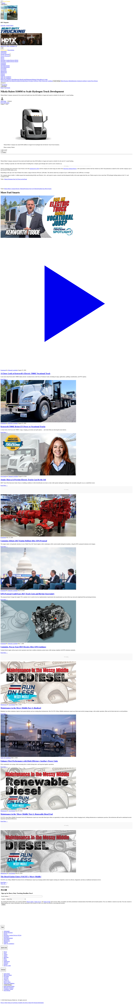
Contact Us (32, 81)
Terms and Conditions (47, 81)
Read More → (4, 379)
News (11, 1)
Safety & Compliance (6, 76)
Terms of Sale (17, 1002)
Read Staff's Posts (5, 102)
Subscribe (3, 25)
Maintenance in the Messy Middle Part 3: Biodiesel (21, 708)
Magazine (17, 79)
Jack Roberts (12, 704)
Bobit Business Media (66, 81)
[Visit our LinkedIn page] (3, 890)
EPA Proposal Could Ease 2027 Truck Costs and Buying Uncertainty (27, 594)
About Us (27, 81)
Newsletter (17, 81)
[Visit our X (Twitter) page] (4, 890)
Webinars (34, 79)
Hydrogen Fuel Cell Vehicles (31, 188)
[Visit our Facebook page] (1, 890)
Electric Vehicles (20, 188)
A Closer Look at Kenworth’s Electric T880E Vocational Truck (25, 373)
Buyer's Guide (43, 79)
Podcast (38, 79)
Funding (40, 188)
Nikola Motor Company (10, 188)
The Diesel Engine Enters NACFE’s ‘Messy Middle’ (21, 877)
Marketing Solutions (77, 81)
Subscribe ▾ (4, 4)
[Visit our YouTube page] (6, 890)
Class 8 (44, 188)
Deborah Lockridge (12, 370)
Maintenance (4, 71)
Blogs (20, 79)
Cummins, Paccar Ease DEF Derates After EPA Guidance (23, 647)
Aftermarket (3, 51)
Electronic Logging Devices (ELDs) (9, 60)
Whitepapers (29, 79)
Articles (15, 1)
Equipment (3, 63)
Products (3, 74)
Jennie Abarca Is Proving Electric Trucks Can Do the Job (23, 480)
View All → (4, 883)
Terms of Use (11, 1002)
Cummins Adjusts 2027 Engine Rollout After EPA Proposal (24, 541)
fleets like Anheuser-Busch (69, 168)
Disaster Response (5, 54)
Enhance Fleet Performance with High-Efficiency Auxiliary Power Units (29, 761)
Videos (13, 79)
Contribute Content (86, 81)
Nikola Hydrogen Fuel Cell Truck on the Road (15, 179)
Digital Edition (9, 25)
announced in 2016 (34, 168)
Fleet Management (5, 65)
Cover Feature (6, 1)
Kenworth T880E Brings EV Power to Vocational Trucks (23, 427)
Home (2, 87)
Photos (2, 79)
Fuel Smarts (3, 68)
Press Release (94, 81)
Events (24, 79)
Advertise (22, 81)
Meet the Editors (11, 81)
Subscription (4, 81)
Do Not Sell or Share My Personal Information (32, 1002)
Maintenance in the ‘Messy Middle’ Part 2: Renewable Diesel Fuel (27, 814)
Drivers (2, 57)
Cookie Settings (56, 81)
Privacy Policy (38, 81)
